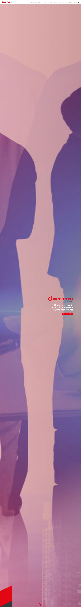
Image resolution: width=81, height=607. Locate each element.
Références (50, 2)
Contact (70, 2)
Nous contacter (67, 313)
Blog (66, 2)
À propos (44, 2)
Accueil (32, 2)
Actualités (61, 2)
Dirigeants (56, 2)
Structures (37, 2)
